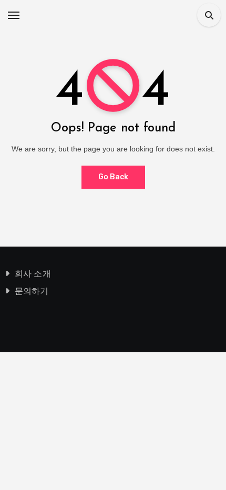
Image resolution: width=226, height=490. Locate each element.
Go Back (113, 176)
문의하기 (32, 291)
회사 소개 (33, 274)
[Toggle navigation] (13, 15)
